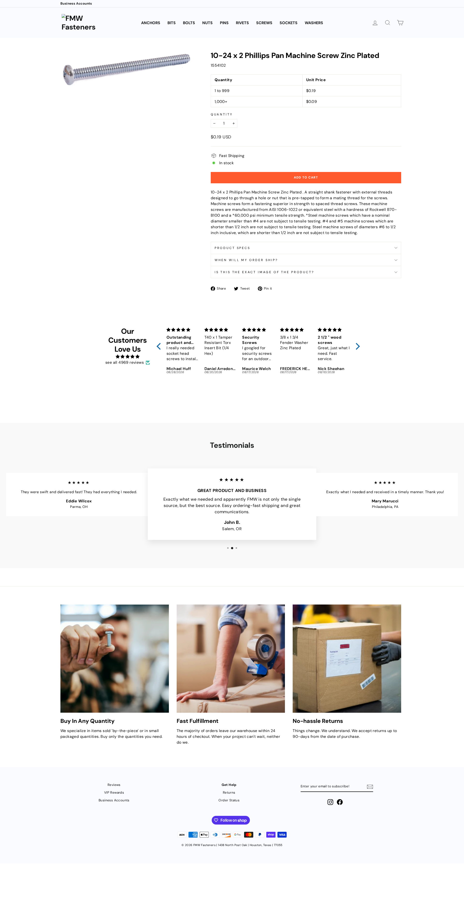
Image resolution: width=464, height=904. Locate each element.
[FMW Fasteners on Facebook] (340, 802)
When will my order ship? (246, 260)
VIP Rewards (114, 792)
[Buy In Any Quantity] (114, 659)
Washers (314, 22)
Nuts (207, 22)
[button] (160, 346)
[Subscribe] (370, 787)
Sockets (288, 22)
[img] (128, 357)
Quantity (222, 114)
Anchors (150, 22)
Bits (171, 22)
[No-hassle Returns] (347, 659)
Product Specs (232, 248)
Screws (264, 22)
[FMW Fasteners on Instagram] (330, 802)
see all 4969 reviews (124, 362)
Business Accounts (76, 3)
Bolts (189, 22)
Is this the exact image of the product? (264, 272)
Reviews (114, 785)
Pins (224, 22)
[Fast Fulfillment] (231, 659)
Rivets (242, 22)
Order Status (228, 800)
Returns (229, 792)
